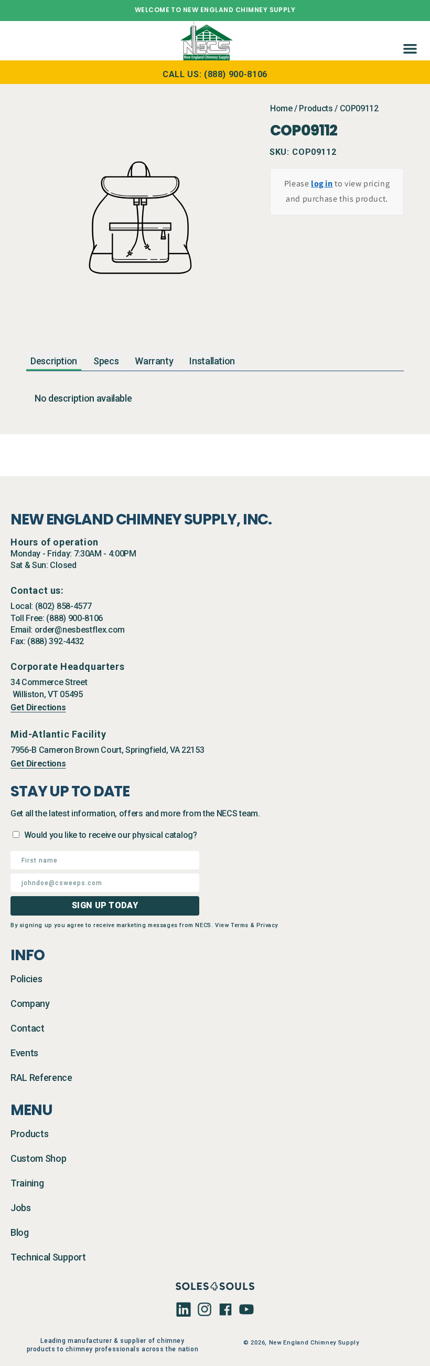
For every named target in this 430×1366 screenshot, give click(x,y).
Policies (26, 978)
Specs (106, 360)
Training (27, 1183)
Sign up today (105, 905)
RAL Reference (41, 1077)
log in (322, 183)
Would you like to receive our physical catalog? (110, 835)
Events (24, 1052)
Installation (212, 360)
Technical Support (48, 1257)
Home (281, 108)
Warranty (154, 360)
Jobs (20, 1207)
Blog (19, 1232)
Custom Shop (38, 1158)
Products (315, 108)
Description (53, 360)
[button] (408, 40)
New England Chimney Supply (314, 1342)
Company (30, 1003)
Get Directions (38, 707)
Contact (27, 1028)
